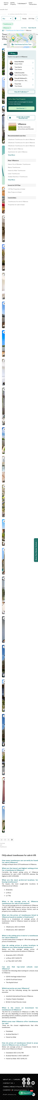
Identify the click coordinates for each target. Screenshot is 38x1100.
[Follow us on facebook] (24, 1079)
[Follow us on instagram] (28, 1083)
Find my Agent (6, 3)
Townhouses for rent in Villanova (18, 201)
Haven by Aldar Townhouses (16, 170)
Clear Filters (24, 27)
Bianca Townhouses (14, 167)
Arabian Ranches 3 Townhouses (18, 176)
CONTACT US (8, 1083)
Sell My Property (13, 3)
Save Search (32, 27)
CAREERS (16, 1079)
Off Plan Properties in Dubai (16, 189)
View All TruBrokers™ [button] (21, 92)
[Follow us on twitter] (28, 1079)
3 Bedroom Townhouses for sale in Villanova (21, 142)
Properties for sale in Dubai (16, 204)
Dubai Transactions (33, 3)
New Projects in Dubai (14, 192)
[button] (7, 18)
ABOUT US (7, 1079)
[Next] (12, 839)
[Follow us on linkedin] (24, 1083)
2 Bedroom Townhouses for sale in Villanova (21, 139)
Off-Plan (31, 18)
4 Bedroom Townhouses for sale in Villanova (21, 145)
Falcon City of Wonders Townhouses (19, 164)
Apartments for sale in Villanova (17, 152)
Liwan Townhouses (14, 173)
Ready (24, 18)
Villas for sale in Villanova (15, 149)
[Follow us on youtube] (33, 1083)
